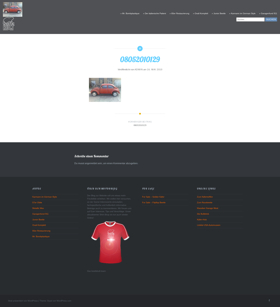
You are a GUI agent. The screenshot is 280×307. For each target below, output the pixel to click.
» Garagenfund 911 (268, 13)
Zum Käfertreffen (205, 197)
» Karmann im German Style (242, 13)
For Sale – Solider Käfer (153, 197)
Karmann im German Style (44, 197)
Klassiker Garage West (207, 208)
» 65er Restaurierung (179, 13)
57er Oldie (37, 202)
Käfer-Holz (202, 220)
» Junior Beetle (219, 13)
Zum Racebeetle (204, 202)
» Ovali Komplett (200, 13)
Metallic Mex (38, 208)
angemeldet (91, 163)
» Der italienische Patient (154, 13)
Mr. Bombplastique (41, 236)
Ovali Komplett (39, 225)
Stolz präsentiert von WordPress (23, 301)
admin (139, 69)
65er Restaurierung (41, 231)
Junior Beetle (38, 220)
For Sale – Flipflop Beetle (154, 202)
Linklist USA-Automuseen (208, 225)
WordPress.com (64, 301)
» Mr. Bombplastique (129, 13)
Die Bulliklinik (203, 214)
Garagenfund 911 (40, 214)
